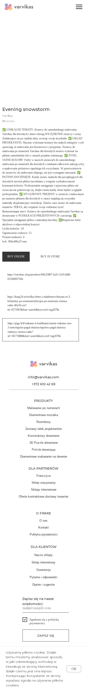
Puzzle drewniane (43, 450)
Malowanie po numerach (43, 408)
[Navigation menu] (79, 7)
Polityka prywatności (44, 534)
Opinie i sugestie (43, 584)
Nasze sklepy (43, 555)
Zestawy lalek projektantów (43, 429)
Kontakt (43, 527)
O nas (43, 520)
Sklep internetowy (43, 562)
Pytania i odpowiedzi (43, 577)
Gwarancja (43, 570)
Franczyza (43, 475)
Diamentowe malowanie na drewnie (43, 456)
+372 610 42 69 (43, 384)
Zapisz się (45, 635)
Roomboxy (43, 422)
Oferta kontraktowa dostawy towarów (43, 496)
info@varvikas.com (43, 377)
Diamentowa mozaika (43, 415)
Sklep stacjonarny (44, 482)
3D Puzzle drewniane (43, 442)
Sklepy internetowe (43, 489)
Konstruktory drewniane (43, 435)
